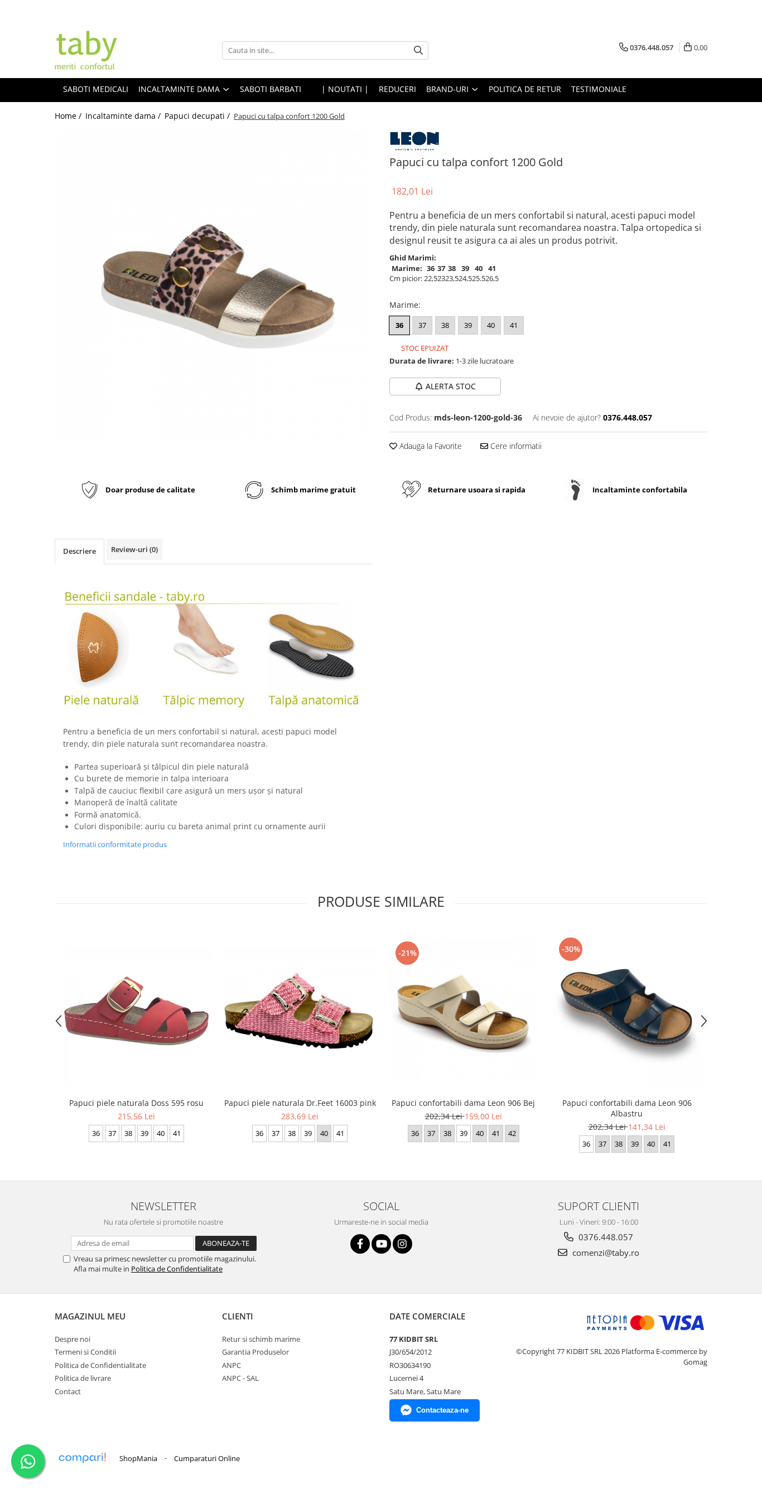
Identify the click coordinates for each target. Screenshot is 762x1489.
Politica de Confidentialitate (177, 1269)
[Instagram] (402, 1244)
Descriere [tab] (79, 551)
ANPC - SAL (240, 1378)
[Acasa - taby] (110, 50)
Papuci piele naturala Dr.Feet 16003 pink (300, 1103)
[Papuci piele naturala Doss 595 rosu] (136, 1011)
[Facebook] (360, 1244)
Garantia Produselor (255, 1352)
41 (514, 325)
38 (445, 325)
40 (491, 325)
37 (422, 325)
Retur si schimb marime (261, 1339)
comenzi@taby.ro (604, 1252)
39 (468, 325)
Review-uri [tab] (134, 549)
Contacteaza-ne (442, 1410)
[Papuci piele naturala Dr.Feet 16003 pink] (300, 1011)
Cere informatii (515, 446)
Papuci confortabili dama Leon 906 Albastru (627, 1108)
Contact (68, 1391)
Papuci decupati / (198, 115)
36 (399, 325)
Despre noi (72, 1339)
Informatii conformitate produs (115, 844)
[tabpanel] (214, 286)
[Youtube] (381, 1244)
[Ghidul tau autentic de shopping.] (82, 1458)
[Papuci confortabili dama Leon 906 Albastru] (627, 1011)
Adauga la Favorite (429, 446)
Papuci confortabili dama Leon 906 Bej (463, 1103)
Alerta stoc (451, 386)
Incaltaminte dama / (124, 115)
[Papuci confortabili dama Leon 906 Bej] (463, 1010)
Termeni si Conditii (85, 1352)
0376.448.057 (604, 1237)
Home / (69, 115)
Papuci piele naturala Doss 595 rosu (136, 1103)
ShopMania (138, 1458)
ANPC (231, 1365)
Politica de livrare (83, 1378)
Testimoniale (598, 89)
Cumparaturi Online (207, 1458)
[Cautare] (418, 50)
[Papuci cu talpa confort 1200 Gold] (214, 286)
